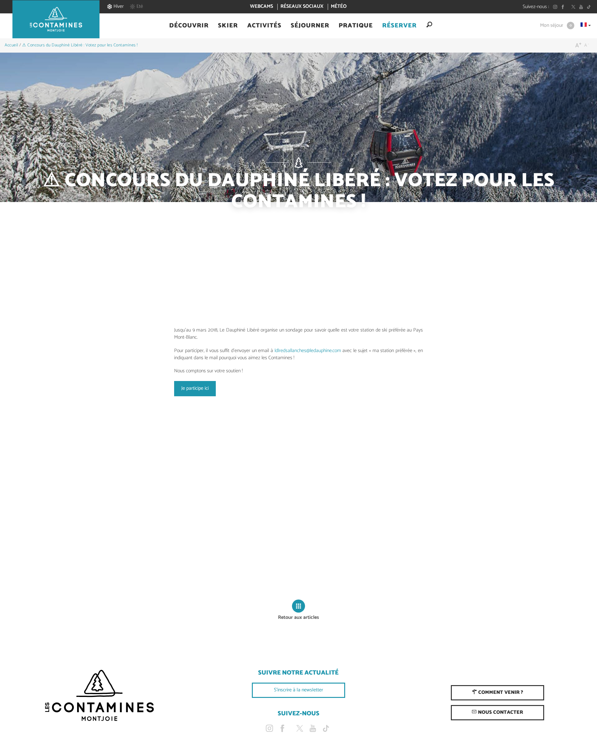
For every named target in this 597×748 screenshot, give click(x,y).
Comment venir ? (500, 692)
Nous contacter (500, 712)
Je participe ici (195, 388)
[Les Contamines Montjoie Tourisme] (99, 696)
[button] (188, 25)
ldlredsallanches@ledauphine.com (308, 350)
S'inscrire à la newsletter (298, 690)
